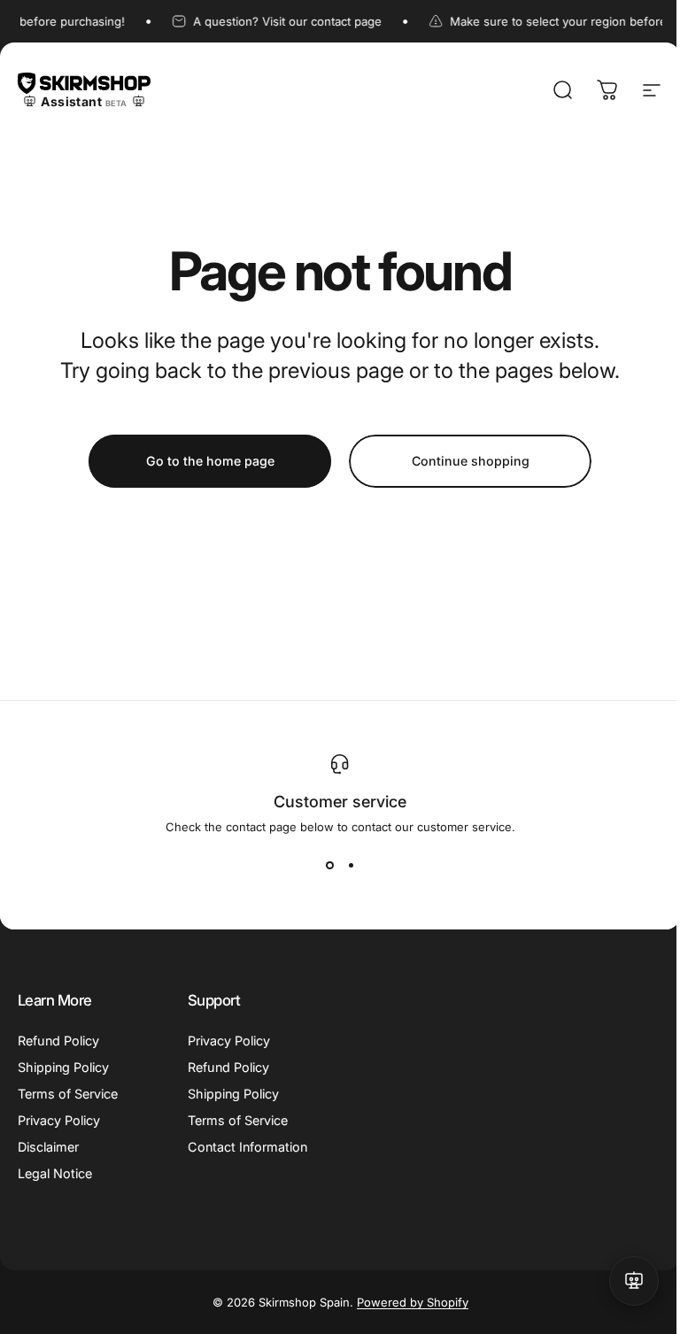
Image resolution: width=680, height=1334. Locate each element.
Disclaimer (48, 1146)
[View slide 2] (350, 865)
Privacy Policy (59, 1120)
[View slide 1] (329, 865)
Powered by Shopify (412, 1302)
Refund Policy (58, 1040)
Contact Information (247, 1146)
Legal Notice (55, 1173)
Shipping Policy (63, 1067)
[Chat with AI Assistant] (634, 1281)
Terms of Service (68, 1093)
